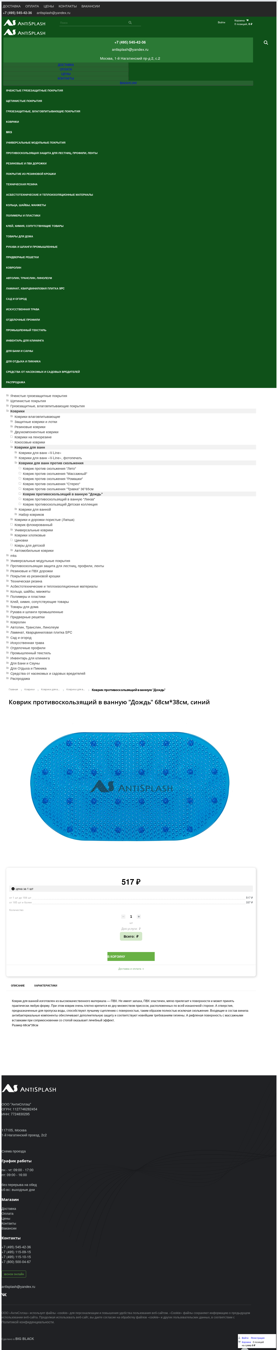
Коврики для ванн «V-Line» (40, 452)
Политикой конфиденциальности (28, 1321)
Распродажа (20, 678)
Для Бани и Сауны (25, 663)
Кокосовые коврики (30, 442)
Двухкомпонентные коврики (36, 431)
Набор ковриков (31, 514)
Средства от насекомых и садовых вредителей (47, 673)
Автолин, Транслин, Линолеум (34, 627)
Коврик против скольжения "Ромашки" (53, 478)
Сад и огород (21, 637)
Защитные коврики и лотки (36, 421)
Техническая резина (26, 581)
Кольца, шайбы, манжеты (30, 591)
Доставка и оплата (129, 968)
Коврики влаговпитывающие (37, 416)
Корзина (246, 1342)
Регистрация (258, 1337)
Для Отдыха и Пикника (28, 668)
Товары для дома (24, 606)
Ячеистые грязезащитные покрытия (38, 395)
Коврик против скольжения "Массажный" (55, 473)
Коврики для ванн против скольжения (51, 462)
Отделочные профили (27, 647)
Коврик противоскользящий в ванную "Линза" (59, 499)
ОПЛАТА (32, 6)
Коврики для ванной (35, 509)
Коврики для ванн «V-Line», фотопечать (50, 457)
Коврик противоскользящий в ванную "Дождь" (63, 494)
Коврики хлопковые (30, 535)
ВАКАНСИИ (91, 6)
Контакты (9, 1223)
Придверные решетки (27, 616)
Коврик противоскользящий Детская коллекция (60, 504)
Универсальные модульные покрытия (40, 560)
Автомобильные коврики (34, 550)
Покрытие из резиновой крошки (35, 576)
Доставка (9, 1208)
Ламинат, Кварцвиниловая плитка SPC (41, 632)
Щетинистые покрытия (28, 400)
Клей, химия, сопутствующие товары (39, 601)
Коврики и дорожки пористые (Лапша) (45, 519)
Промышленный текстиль (30, 652)
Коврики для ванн (30, 447)
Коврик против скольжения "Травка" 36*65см (58, 488)
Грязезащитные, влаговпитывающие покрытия (47, 405)
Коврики (17, 411)
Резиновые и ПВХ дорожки (31, 570)
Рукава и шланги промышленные (36, 611)
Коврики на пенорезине (33, 437)
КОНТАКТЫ (68, 6)
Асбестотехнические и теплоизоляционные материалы (54, 586)
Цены (6, 1218)
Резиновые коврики (30, 426)
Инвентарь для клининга (30, 658)
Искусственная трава (27, 642)
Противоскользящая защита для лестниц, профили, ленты (57, 565)
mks (13, 555)
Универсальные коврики (34, 530)
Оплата (7, 1213)
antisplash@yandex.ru (53, 12)
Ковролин (18, 622)
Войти (221, 22)
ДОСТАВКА (12, 6)
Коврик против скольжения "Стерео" (51, 483)
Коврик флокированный (33, 524)
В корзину (116, 956)
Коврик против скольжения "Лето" (49, 468)
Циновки (21, 540)
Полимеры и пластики (27, 596)
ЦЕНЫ (49, 6)
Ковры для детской (30, 545)
